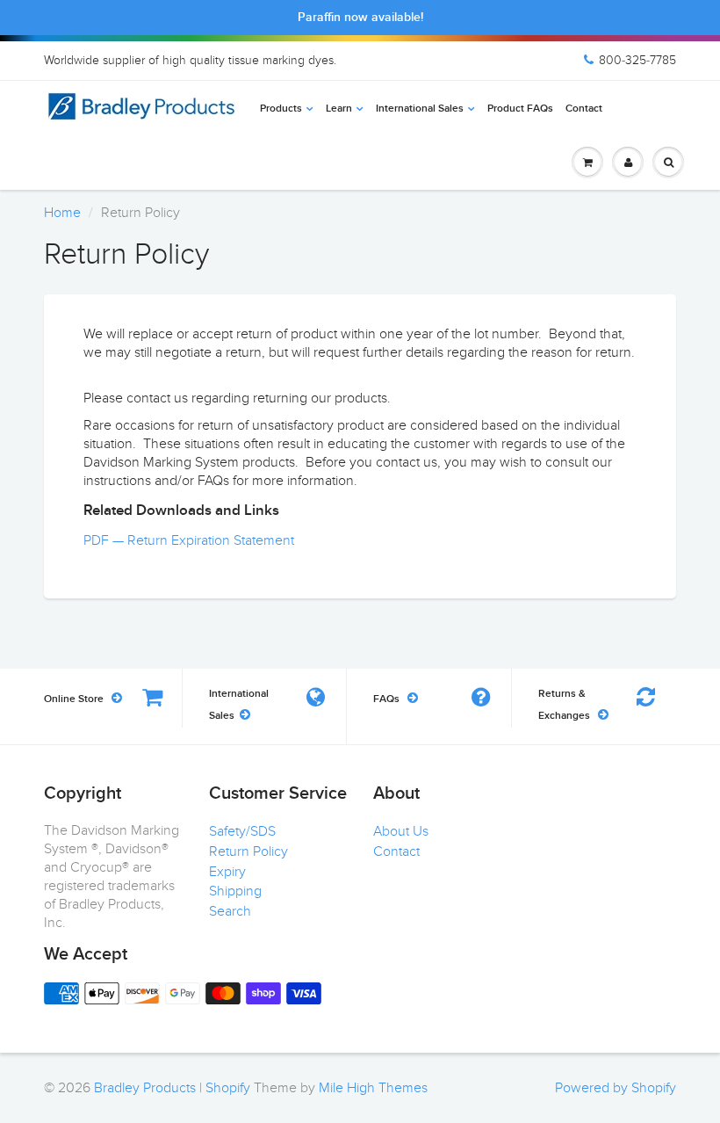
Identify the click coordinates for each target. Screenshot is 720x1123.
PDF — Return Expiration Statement (188, 540)
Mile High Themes (373, 1088)
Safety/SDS (242, 831)
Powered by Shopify (615, 1088)
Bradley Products (145, 1088)
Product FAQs (520, 109)
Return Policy (248, 851)
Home (62, 212)
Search (230, 911)
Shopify (227, 1088)
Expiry (227, 871)
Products (281, 109)
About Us (400, 831)
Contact (583, 109)
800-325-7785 (637, 60)
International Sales (420, 109)
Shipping (235, 891)
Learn (339, 109)
